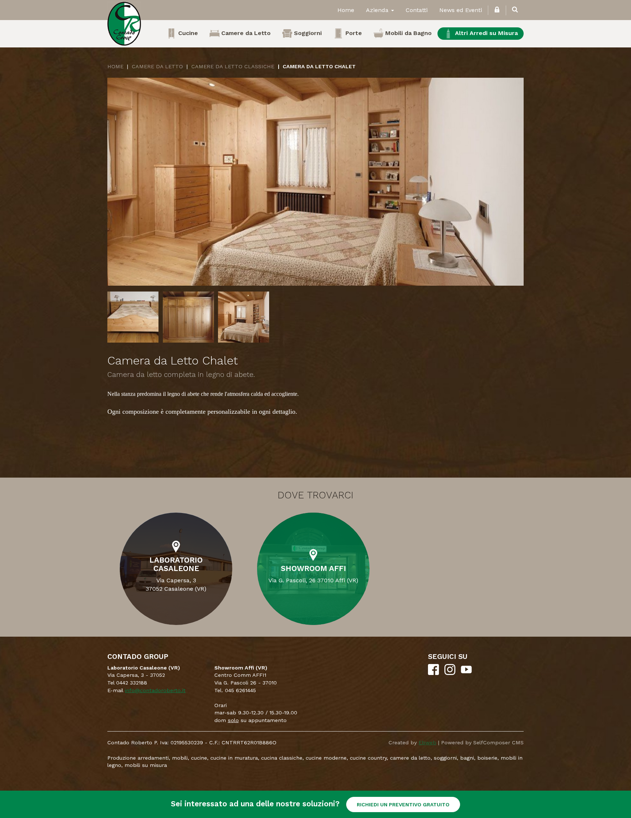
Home (345, 10)
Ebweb (427, 742)
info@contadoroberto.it (155, 690)
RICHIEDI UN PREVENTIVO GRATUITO (403, 804)
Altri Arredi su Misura (485, 33)
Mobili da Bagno (407, 33)
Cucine (187, 33)
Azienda (378, 10)
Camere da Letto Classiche (232, 66)
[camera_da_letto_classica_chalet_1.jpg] (132, 317)
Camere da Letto (245, 33)
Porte (353, 33)
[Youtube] (466, 673)
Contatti (417, 10)
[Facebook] (433, 673)
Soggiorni (307, 33)
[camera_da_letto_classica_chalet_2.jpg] (188, 317)
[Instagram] (449, 673)
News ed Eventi (460, 10)
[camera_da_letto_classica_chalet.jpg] (315, 182)
